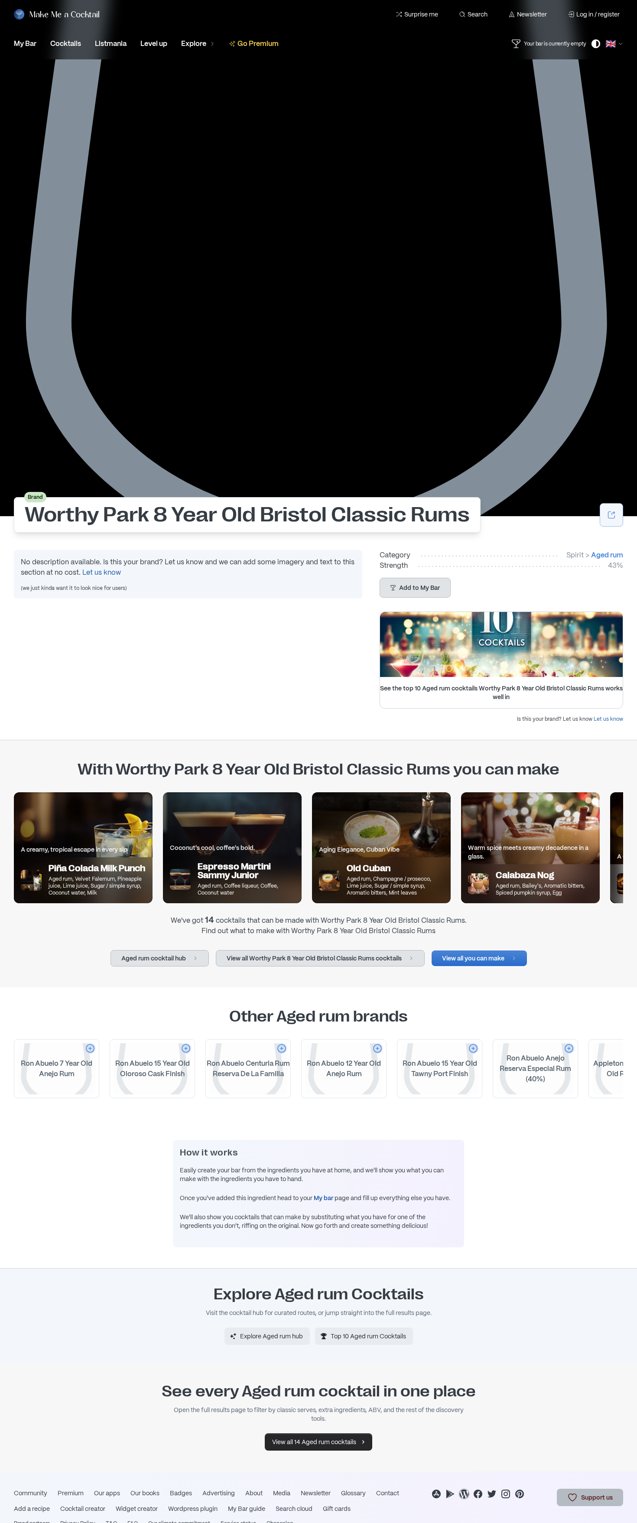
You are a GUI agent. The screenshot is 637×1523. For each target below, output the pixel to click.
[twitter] (492, 1494)
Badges (181, 1493)
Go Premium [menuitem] (258, 43)
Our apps (107, 1493)
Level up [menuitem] (153, 43)
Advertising (218, 1493)
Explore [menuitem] (193, 43)
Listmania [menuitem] (111, 43)
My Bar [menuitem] (25, 43)
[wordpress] (464, 1494)
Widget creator (137, 1509)
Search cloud (294, 1509)
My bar (323, 1198)
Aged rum (607, 555)
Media (281, 1493)
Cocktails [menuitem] (65, 43)
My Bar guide (246, 1509)
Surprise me (421, 14)
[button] (415, 588)
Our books (144, 1493)
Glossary (353, 1493)
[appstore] (436, 1494)
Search (478, 14)
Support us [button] (597, 1497)
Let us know (101, 572)
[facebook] (478, 1494)
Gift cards (337, 1509)
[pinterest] (519, 1494)
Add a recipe (32, 1509)
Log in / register (598, 14)
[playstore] (450, 1494)
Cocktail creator (82, 1509)
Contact (387, 1493)
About (254, 1493)
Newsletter (532, 14)
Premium (71, 1493)
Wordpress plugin (193, 1509)
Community (30, 1493)
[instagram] (505, 1494)
